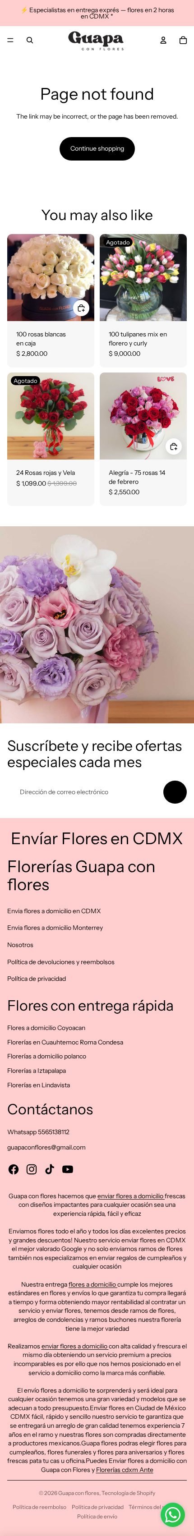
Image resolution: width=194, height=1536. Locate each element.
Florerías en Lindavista (38, 1085)
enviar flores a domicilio (131, 1196)
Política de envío (97, 1516)
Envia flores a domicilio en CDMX (54, 911)
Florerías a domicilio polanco (46, 1056)
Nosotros (20, 945)
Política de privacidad (36, 979)
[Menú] (10, 40)
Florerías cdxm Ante (124, 1470)
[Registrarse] (175, 792)
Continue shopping (97, 148)
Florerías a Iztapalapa (36, 1071)
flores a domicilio (93, 1284)
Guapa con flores (78, 1493)
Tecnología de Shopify (128, 1493)
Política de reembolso (39, 1507)
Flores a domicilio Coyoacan (46, 1028)
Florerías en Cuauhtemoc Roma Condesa (65, 1042)
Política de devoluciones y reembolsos (61, 962)
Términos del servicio (155, 1507)
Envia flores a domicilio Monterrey (55, 928)
